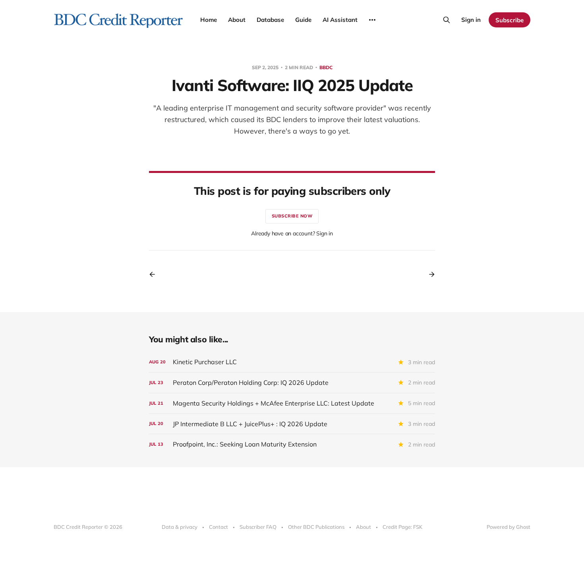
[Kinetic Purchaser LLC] (292, 362)
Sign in (471, 19)
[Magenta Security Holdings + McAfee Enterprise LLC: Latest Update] (292, 403)
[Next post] (429, 274)
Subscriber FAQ (258, 527)
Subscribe (509, 20)
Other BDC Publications (316, 527)
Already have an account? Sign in (292, 233)
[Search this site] (447, 20)
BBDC (326, 67)
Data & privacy (179, 527)
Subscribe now (292, 216)
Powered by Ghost (508, 527)
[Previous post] (155, 274)
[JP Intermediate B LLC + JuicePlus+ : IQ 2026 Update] (292, 424)
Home (208, 19)
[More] (372, 20)
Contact (218, 527)
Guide (303, 19)
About (237, 19)
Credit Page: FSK (402, 527)
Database (270, 19)
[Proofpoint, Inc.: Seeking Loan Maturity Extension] (292, 444)
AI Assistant (340, 19)
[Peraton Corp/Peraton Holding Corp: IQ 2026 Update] (292, 383)
